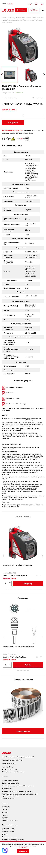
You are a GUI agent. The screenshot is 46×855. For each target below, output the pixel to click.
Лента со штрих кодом (23, 731)
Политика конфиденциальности (13, 839)
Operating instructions (14, 387)
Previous (3, 75)
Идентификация (7, 788)
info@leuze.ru (24, 436)
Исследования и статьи (10, 837)
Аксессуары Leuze (8, 798)
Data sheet (10, 393)
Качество (5, 809)
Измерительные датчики (10, 783)
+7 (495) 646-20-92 (16, 760)
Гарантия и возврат (8, 831)
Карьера (4, 815)
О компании (6, 807)
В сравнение (40, 98)
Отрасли (5, 818)
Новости (4, 834)
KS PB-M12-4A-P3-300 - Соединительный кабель (18, 646)
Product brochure (12, 398)
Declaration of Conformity (15, 404)
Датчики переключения (10, 780)
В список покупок (11, 98)
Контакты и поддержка (9, 820)
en (12, 4)
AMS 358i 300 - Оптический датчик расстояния (17, 565)
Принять (23, 851)
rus (8, 4)
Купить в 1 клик (9, 110)
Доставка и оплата (8, 828)
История (4, 812)
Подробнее (23, 847)
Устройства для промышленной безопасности (18, 786)
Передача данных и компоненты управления (17, 791)
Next (43, 75)
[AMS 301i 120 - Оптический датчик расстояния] (23, 45)
